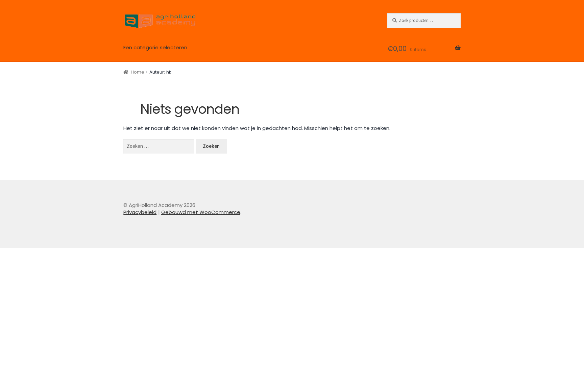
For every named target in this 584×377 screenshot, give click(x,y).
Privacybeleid (139, 212)
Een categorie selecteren (155, 47)
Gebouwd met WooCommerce (200, 212)
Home (137, 72)
